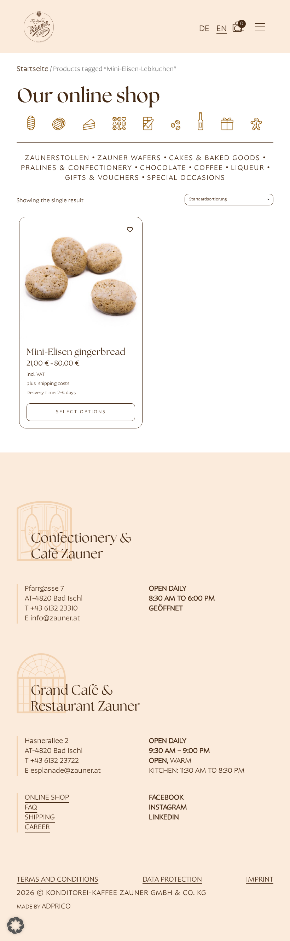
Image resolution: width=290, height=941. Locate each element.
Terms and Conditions (57, 879)
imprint (259, 879)
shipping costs (54, 383)
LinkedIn (164, 817)
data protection (172, 879)
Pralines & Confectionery (76, 168)
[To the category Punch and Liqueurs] (202, 120)
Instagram (168, 807)
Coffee (208, 168)
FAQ (31, 807)
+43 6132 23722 (54, 761)
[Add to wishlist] (130, 229)
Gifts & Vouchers (102, 178)
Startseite (32, 69)
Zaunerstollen (57, 158)
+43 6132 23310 (54, 608)
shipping (40, 817)
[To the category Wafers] (59, 120)
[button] (237, 26)
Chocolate (163, 168)
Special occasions (186, 178)
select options (81, 412)
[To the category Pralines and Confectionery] (116, 120)
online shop (47, 797)
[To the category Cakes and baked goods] (88, 120)
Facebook (166, 797)
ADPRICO (56, 906)
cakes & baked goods (214, 158)
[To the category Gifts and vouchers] (230, 120)
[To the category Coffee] (173, 120)
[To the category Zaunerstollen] (31, 120)
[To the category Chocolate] (145, 120)
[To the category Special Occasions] (259, 120)
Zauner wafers (129, 158)
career (37, 827)
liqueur (248, 168)
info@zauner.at (55, 618)
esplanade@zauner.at (65, 771)
